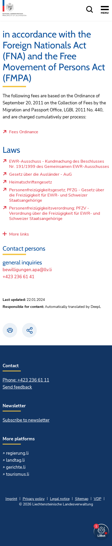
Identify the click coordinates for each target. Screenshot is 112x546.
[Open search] (89, 9)
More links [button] (19, 234)
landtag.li (15, 460)
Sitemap (81, 498)
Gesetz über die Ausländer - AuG (46, 176)
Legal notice (60, 498)
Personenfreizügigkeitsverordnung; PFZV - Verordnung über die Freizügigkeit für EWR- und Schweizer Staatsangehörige (54, 215)
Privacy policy (34, 498)
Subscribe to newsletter (26, 420)
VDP (97, 498)
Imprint (11, 498)
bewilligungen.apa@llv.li (27, 270)
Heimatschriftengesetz (46, 183)
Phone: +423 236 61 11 (26, 380)
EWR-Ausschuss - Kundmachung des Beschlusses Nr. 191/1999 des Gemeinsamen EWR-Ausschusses (59, 165)
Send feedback (17, 387)
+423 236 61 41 (18, 277)
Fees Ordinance (23, 132)
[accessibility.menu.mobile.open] (104, 10)
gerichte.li (16, 467)
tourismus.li (17, 474)
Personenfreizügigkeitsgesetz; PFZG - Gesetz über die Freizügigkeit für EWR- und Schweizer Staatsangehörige (56, 196)
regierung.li (17, 453)
